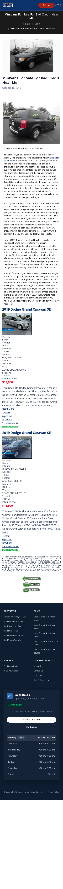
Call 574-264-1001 (31, 719)
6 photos (7, 415)
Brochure (7, 419)
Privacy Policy (53, 792)
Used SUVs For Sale (12, 631)
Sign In (46, 5)
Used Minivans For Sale (13, 621)
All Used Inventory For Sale (15, 617)
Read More (8, 408)
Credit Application (11, 666)
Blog (37, 23)
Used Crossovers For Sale (14, 635)
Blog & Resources (41, 680)
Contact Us (38, 671)
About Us (37, 666)
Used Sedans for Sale (12, 626)
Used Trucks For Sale (12, 640)
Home (26, 23)
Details (6, 412)
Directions (38, 675)
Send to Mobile (10, 423)
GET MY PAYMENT (10, 427)
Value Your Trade (11, 671)
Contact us (31, 727)
